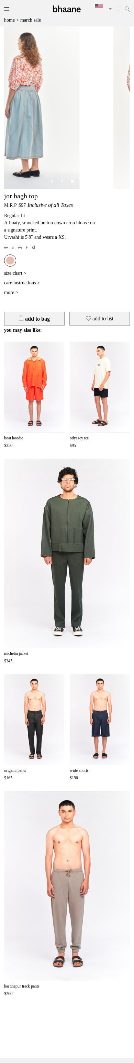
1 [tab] (51, 181)
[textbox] (101, 6)
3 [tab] (72, 181)
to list (102, 318)
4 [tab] (82, 181)
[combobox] (101, 9)
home (9, 20)
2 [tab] (61, 181)
